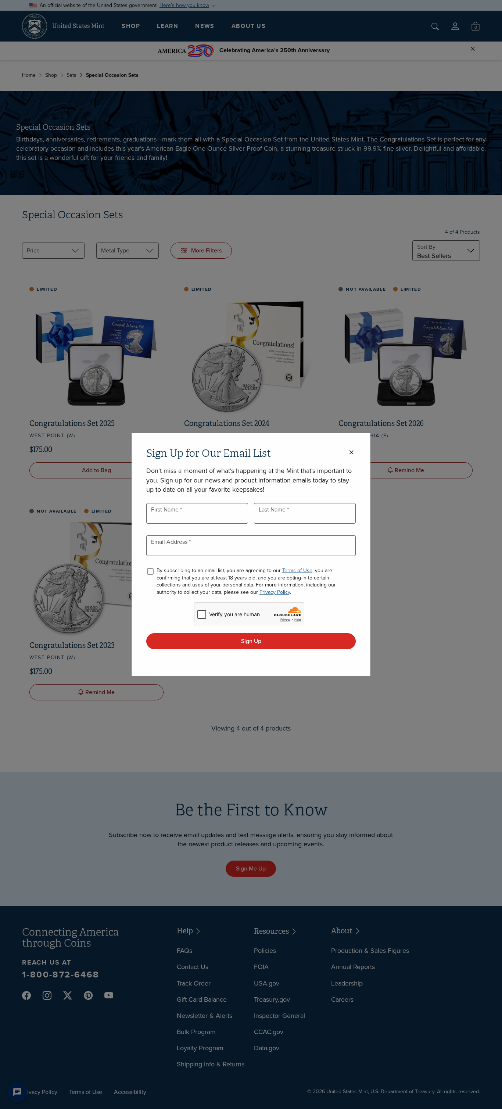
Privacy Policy (274, 592)
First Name (165, 509)
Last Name (273, 509)
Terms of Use (297, 570)
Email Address (170, 542)
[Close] (351, 452)
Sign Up (251, 641)
